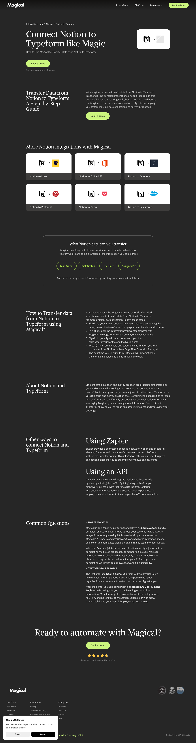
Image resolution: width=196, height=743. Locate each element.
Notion (49, 24)
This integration (126, 456)
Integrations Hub (34, 24)
